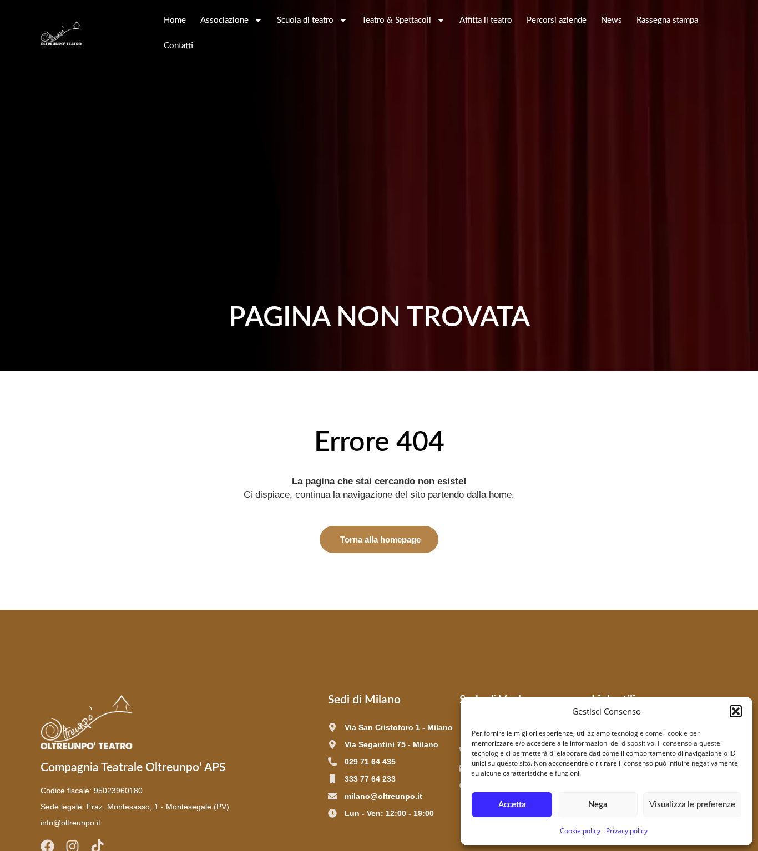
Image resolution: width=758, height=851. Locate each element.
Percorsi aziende (557, 20)
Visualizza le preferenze (692, 805)
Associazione (224, 20)
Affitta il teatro (485, 20)
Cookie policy (580, 830)
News (611, 20)
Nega (597, 805)
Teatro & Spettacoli (396, 20)
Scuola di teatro (305, 20)
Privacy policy (627, 830)
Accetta (511, 805)
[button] (735, 711)
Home (175, 20)
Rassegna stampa (667, 20)
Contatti (178, 46)
